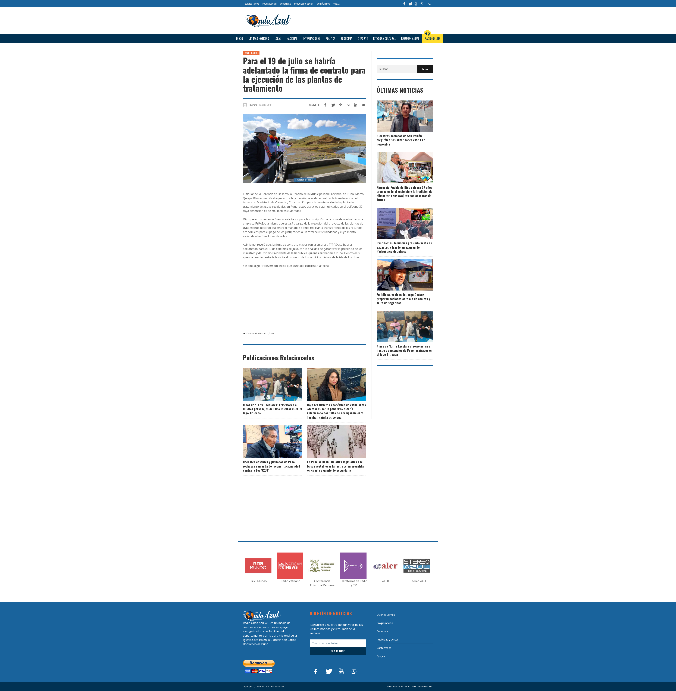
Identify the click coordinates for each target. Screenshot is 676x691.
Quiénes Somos (386, 614)
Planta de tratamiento (257, 333)
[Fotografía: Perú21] (304, 148)
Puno (271, 333)
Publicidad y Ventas (388, 639)
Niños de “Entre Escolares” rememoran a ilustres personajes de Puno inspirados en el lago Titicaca (272, 409)
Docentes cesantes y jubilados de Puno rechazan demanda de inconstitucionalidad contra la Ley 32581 (271, 466)
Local (246, 53)
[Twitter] (410, 3)
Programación (385, 623)
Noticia (255, 53)
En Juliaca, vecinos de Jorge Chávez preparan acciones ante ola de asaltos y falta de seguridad (403, 298)
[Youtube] (416, 3)
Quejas (381, 656)
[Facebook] (404, 3)
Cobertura (382, 631)
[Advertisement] (363, 20)
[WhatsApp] (421, 3)
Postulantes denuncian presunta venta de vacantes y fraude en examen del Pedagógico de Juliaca (404, 247)
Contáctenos (384, 647)
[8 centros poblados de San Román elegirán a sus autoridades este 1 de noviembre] (399, 116)
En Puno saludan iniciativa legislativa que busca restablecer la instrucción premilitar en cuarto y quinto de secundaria (336, 466)
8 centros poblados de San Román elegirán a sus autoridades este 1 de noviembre (401, 140)
